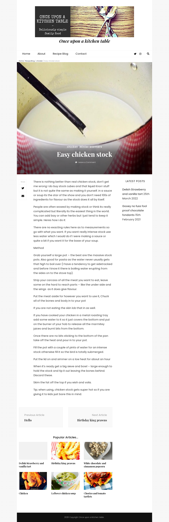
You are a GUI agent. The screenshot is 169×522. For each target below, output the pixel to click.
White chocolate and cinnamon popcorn (95, 465)
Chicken (23, 493)
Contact (81, 54)
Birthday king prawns (63, 463)
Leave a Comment (87, 162)
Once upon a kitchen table (84, 41)
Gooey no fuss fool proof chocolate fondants (134, 210)
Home (26, 54)
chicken (39, 61)
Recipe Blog (60, 54)
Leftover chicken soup (63, 493)
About (41, 54)
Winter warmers (90, 147)
